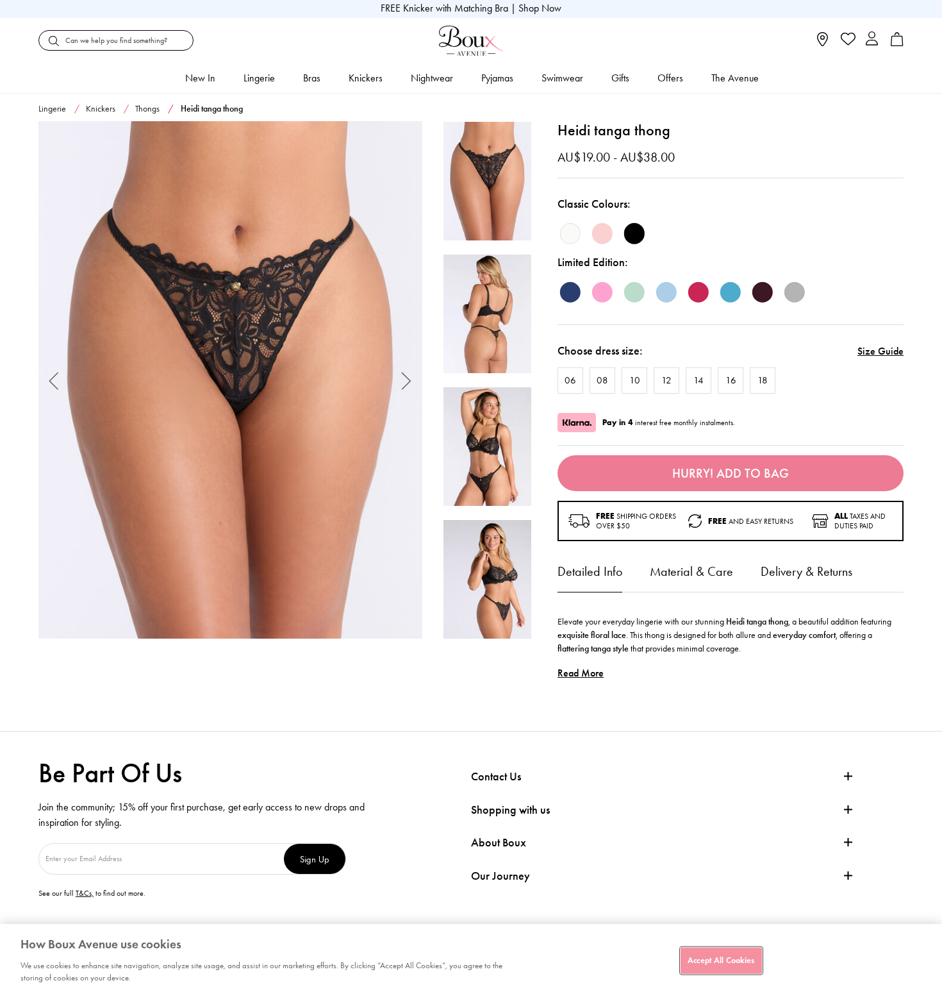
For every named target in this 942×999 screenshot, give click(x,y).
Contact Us (496, 776)
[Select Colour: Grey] (794, 292)
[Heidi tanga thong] (230, 380)
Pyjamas (497, 78)
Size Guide (880, 351)
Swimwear (562, 78)
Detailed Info (590, 571)
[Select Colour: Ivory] (570, 233)
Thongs (147, 108)
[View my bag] (897, 43)
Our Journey (500, 876)
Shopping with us (510, 810)
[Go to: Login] (872, 40)
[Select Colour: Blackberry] (762, 292)
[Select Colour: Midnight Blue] (570, 292)
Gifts (620, 78)
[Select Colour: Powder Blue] (666, 292)
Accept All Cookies (721, 960)
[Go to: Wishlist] (847, 40)
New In (200, 78)
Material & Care (691, 571)
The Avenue (735, 78)
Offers (670, 78)
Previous (54, 380)
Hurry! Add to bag (730, 473)
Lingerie (259, 78)
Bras (311, 78)
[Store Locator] (822, 43)
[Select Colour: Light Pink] (602, 233)
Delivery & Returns (806, 571)
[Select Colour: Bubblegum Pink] (602, 292)
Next (406, 380)
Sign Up (314, 858)
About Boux (498, 843)
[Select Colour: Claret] (698, 292)
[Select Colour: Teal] (730, 292)
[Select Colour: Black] (634, 233)
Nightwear (432, 78)
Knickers (366, 78)
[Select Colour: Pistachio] (634, 292)
